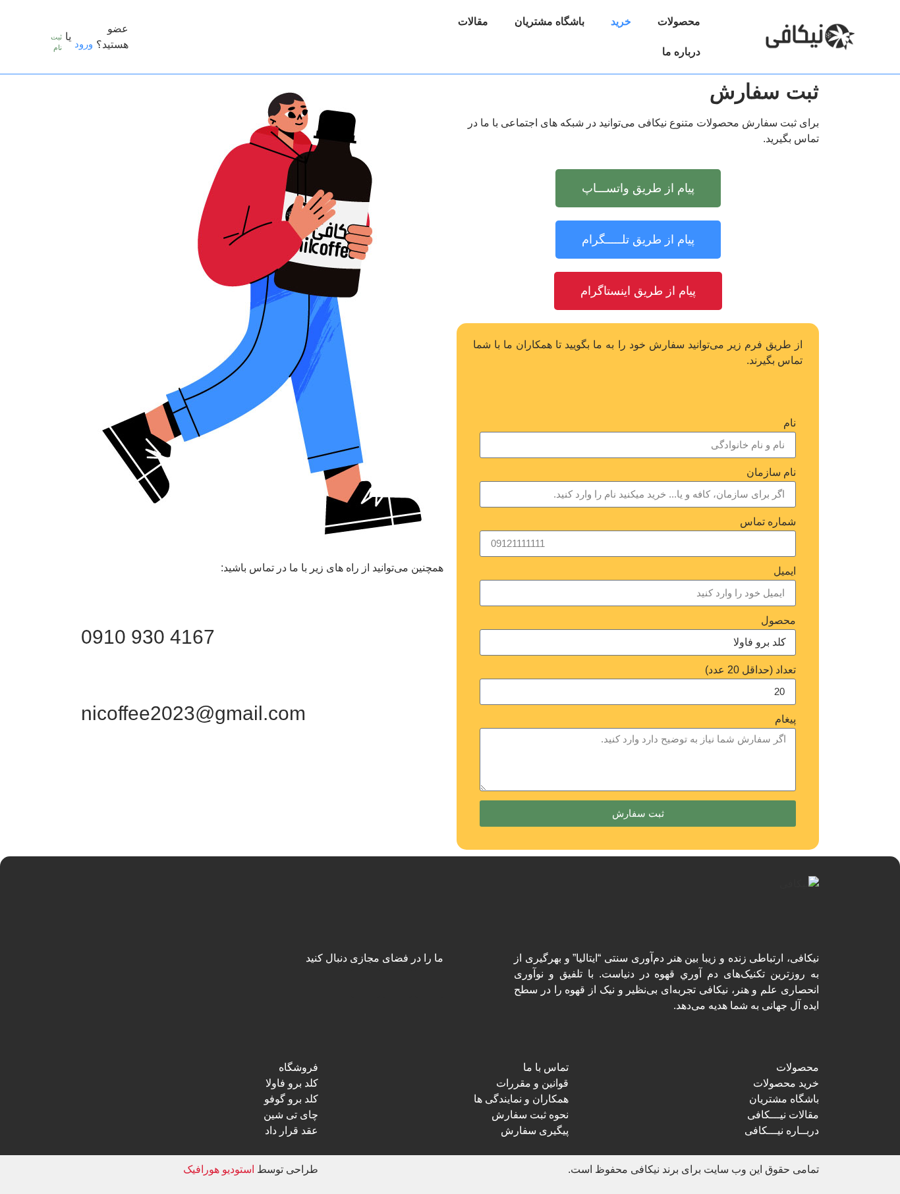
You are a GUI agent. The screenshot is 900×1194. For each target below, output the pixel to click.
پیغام (785, 719)
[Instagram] (365, 983)
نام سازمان (771, 472)
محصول (778, 620)
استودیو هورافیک (218, 1169)
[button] (152, 37)
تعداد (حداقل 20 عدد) (750, 670)
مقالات (473, 21)
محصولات (679, 21)
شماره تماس (768, 522)
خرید (621, 21)
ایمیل (784, 571)
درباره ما (681, 51)
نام (789, 423)
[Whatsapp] (429, 983)
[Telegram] (397, 983)
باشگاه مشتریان (549, 21)
